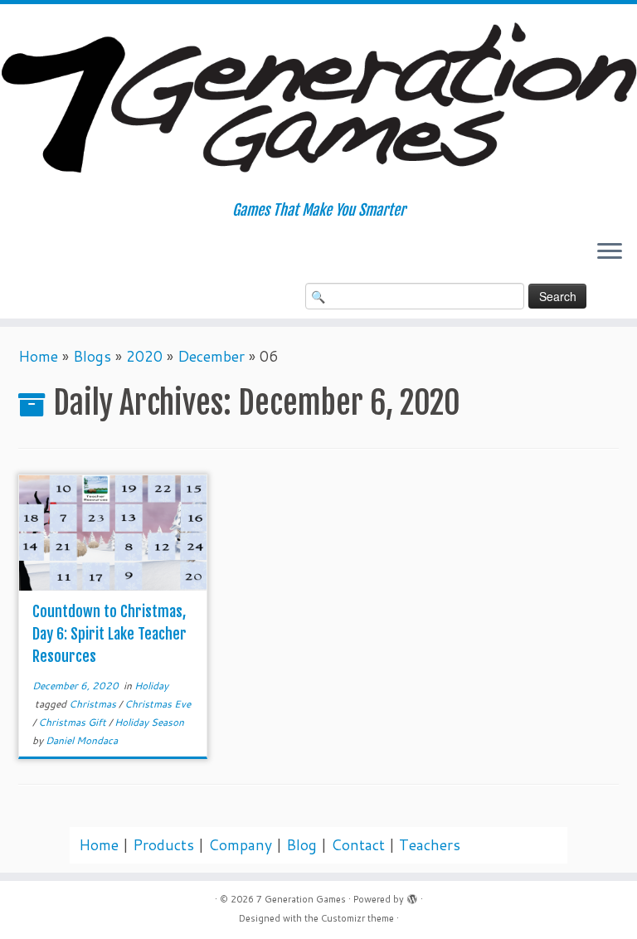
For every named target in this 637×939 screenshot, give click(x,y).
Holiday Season (149, 722)
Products (163, 844)
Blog (301, 844)
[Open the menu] (609, 253)
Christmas (94, 704)
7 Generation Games (301, 899)
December (211, 356)
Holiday (151, 686)
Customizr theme (357, 918)
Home (38, 356)
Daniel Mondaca (82, 740)
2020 (144, 356)
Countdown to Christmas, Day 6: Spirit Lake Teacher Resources (109, 633)
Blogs (92, 356)
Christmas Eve (157, 704)
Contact (358, 844)
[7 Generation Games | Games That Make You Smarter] (318, 102)
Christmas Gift (73, 722)
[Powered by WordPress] (412, 896)
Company (240, 844)
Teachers (429, 844)
